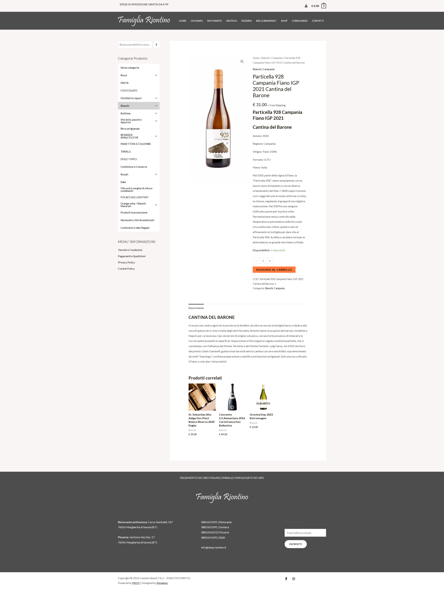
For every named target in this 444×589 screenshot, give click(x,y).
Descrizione (196, 307)
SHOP (284, 20)
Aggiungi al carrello (274, 269)
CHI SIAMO (197, 20)
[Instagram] (293, 578)
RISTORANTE (214, 20)
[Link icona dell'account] (306, 5)
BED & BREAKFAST (266, 20)
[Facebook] (286, 578)
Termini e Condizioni (130, 249)
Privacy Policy (126, 262)
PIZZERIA (246, 20)
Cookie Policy (126, 268)
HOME (182, 20)
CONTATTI (318, 20)
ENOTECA (231, 20)
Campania (277, 57)
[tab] (196, 308)
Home (256, 57)
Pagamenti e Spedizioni (132, 256)
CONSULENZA (300, 20)
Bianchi (265, 57)
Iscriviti (295, 544)
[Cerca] (156, 44)
